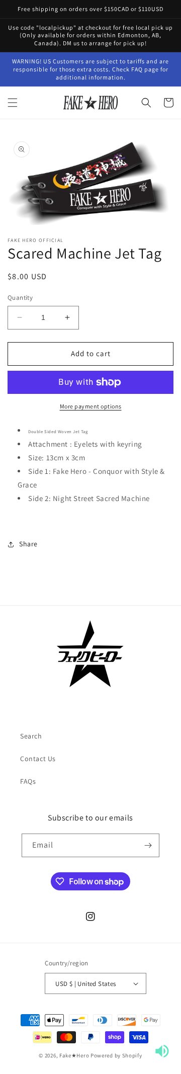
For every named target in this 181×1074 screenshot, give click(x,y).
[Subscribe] (148, 845)
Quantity (20, 297)
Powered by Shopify (116, 1055)
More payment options (91, 406)
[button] (13, 103)
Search (31, 735)
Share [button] (28, 543)
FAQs (28, 781)
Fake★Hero (74, 1055)
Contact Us (38, 758)
